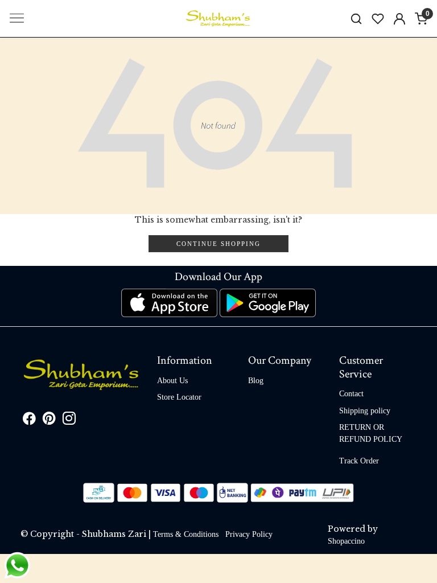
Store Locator (179, 397)
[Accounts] (399, 19)
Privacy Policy (249, 534)
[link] (356, 18)
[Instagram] (69, 420)
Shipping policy (364, 411)
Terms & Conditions (185, 534)
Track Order (359, 461)
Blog (255, 380)
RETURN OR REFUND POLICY (370, 433)
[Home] (218, 18)
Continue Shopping (218, 243)
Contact (351, 393)
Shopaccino (346, 541)
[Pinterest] (49, 420)
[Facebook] (29, 420)
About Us (172, 380)
